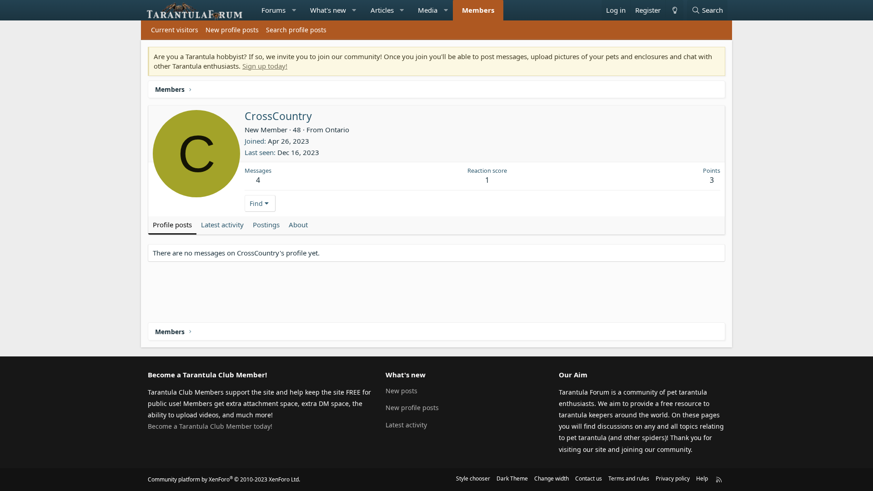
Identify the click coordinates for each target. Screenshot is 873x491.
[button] (294, 10)
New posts (401, 390)
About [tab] (298, 224)
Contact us (588, 478)
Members (478, 10)
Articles (382, 10)
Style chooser (473, 478)
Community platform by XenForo (224, 479)
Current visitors (174, 29)
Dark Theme (512, 478)
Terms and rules (628, 478)
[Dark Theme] (674, 10)
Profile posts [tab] (172, 224)
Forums (273, 10)
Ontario (337, 129)
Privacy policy (673, 478)
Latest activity (406, 425)
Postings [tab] (266, 224)
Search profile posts (296, 29)
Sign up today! (264, 65)
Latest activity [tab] (222, 224)
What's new (328, 10)
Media (427, 10)
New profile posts (232, 29)
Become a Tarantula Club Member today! (210, 426)
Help (702, 478)
